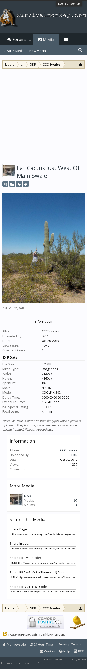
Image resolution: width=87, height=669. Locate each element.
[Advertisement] (43, 114)
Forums (19, 39)
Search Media (14, 50)
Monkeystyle (16, 644)
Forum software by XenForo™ (20, 663)
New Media (37, 50)
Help (66, 651)
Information (43, 321)
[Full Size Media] (5, 184)
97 (75, 500)
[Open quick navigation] (81, 64)
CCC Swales (50, 331)
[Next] (26, 184)
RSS (80, 651)
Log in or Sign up (69, 3)
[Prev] (19, 184)
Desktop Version (70, 644)
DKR (5, 308)
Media (48, 39)
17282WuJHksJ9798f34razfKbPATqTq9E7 (36, 634)
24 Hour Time (43, 644)
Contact (49, 651)
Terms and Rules (54, 659)
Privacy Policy (77, 659)
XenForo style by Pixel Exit (57, 663)
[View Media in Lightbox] (12, 184)
